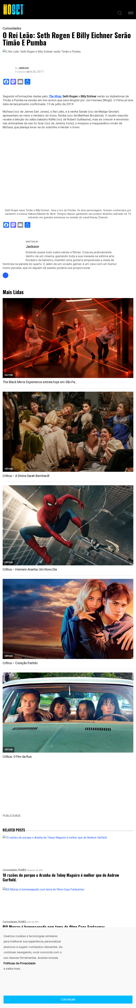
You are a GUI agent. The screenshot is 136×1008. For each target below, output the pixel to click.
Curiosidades (12, 28)
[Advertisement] (68, 789)
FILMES (22, 870)
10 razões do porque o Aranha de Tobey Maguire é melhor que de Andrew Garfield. (61, 877)
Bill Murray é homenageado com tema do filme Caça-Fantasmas (54, 927)
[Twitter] (5, 275)
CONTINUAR (68, 999)
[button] (130, 13)
